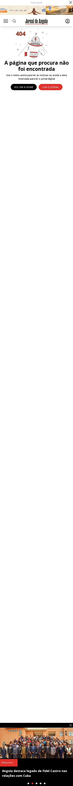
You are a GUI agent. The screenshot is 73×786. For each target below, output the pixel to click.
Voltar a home (23, 87)
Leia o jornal (50, 87)
